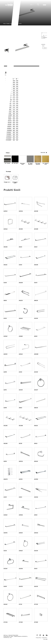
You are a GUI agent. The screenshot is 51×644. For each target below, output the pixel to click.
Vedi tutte (43, 152)
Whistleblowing (6, 637)
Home (4, 23)
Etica (11, 637)
